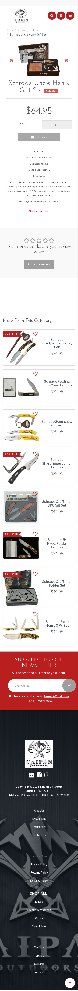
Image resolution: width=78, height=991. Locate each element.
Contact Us (39, 835)
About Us (39, 810)
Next (67, 61)
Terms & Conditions (56, 696)
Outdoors (39, 972)
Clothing (39, 947)
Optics (39, 918)
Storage (39, 964)
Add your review (39, 264)
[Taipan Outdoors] (21, 16)
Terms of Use (39, 856)
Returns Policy (39, 872)
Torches (39, 955)
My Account (39, 818)
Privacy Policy (43, 700)
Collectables (39, 926)
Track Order (39, 827)
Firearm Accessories (39, 910)
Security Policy (39, 881)
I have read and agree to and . (40, 698)
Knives (39, 902)
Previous (11, 61)
